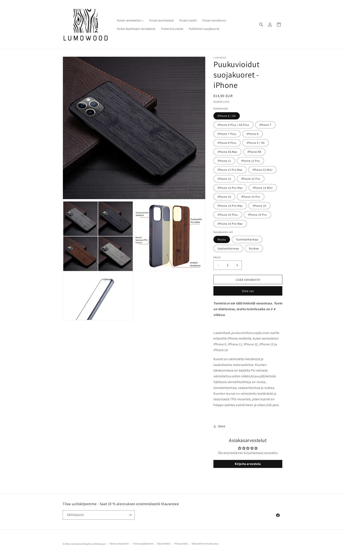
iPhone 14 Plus (228, 214)
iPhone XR (254, 152)
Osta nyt (248, 291)
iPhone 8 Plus (227, 143)
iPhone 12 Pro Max (230, 188)
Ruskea (254, 248)
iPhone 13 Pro (250, 197)
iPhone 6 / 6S (227, 116)
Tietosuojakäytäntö (143, 543)
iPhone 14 (259, 205)
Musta (222, 239)
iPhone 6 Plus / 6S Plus (233, 125)
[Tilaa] (130, 515)
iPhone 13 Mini (263, 188)
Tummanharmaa (247, 239)
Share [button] (221, 426)
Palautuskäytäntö (119, 543)
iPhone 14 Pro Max (230, 223)
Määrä (217, 257)
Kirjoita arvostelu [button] (248, 464)
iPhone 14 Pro (257, 214)
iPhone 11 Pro (250, 161)
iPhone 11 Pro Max (230, 170)
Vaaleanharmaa (228, 248)
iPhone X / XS (256, 143)
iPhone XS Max (227, 152)
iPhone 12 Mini (262, 170)
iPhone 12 (224, 179)
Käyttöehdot (164, 543)
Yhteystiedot (181, 543)
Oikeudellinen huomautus (205, 543)
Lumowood (76, 543)
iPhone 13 (224, 197)
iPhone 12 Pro (250, 179)
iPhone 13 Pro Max (230, 205)
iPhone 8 (253, 134)
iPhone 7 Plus (227, 134)
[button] (261, 24)
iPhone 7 (265, 125)
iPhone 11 (224, 161)
